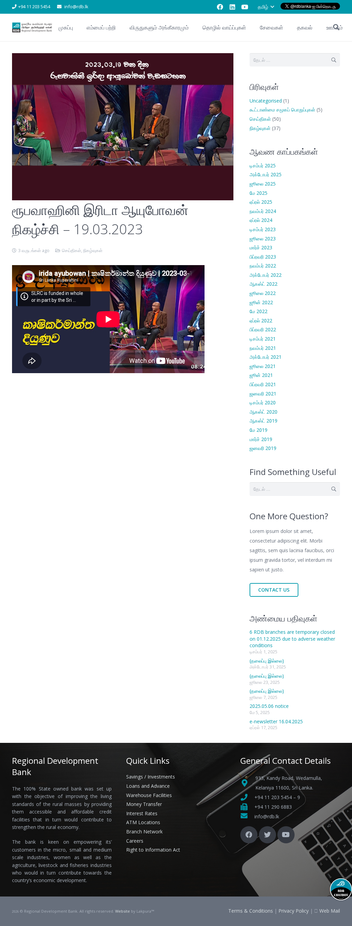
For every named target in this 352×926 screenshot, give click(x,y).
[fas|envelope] (247, 816)
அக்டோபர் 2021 (266, 357)
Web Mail (329, 910)
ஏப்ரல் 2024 (261, 220)
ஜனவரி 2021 (263, 393)
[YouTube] (245, 7)
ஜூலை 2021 (263, 366)
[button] (266, 7)
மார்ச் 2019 (261, 439)
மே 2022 (258, 311)
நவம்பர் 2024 (263, 211)
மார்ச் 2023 (261, 247)
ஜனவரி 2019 (263, 448)
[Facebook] (220, 7)
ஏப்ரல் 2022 (261, 320)
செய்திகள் (71, 250)
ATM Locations (143, 822)
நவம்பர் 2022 (263, 265)
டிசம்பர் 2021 (263, 338)
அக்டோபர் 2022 (266, 275)
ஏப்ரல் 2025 (261, 202)
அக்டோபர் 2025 (266, 174)
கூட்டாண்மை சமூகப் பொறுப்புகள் (282, 109)
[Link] (32, 27)
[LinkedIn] (232, 7)
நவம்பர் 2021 (263, 348)
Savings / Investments (150, 776)
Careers (134, 841)
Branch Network (144, 831)
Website (122, 911)
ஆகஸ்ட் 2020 (263, 411)
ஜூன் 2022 (261, 302)
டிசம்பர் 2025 (263, 165)
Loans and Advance (148, 786)
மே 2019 (258, 430)
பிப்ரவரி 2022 (263, 329)
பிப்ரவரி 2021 (263, 384)
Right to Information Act (153, 849)
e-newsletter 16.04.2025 (276, 721)
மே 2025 (258, 193)
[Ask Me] (341, 889)
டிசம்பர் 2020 (263, 402)
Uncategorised (266, 100)
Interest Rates (141, 813)
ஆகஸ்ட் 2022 (263, 284)
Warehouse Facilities (149, 795)
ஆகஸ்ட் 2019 (263, 420)
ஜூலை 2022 (263, 293)
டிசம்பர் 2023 (263, 229)
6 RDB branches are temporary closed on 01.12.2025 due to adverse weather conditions (292, 639)
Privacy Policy (293, 910)
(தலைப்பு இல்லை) (267, 660)
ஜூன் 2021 (261, 375)
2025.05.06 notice (269, 706)
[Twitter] (267, 834)
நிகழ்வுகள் (92, 250)
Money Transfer (144, 804)
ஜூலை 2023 (263, 238)
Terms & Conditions (250, 910)
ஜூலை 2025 (263, 183)
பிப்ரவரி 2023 (263, 256)
